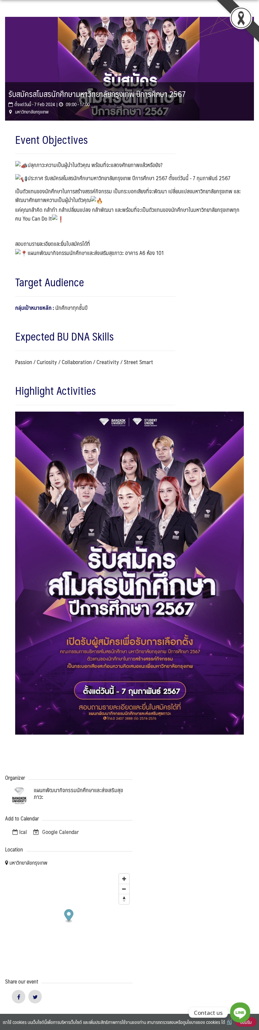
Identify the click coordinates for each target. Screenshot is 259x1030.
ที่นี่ (229, 1022)
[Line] (240, 1012)
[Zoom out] (124, 889)
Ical (23, 831)
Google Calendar (60, 831)
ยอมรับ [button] (246, 1022)
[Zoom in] (124, 879)
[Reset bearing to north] (124, 899)
